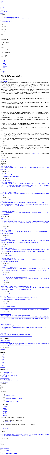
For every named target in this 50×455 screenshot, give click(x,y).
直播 (11, 21)
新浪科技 (2, 434)
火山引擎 (29, 435)
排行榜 (7, 17)
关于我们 (5, 406)
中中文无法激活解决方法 (9, 267)
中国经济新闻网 (40, 434)
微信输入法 (4, 304)
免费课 (1, 8)
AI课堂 (1, 13)
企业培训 (2, 10)
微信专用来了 (4, 296)
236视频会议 (8, 435)
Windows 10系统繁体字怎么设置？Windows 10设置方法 (15, 315)
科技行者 (22, 434)
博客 (1, 2)
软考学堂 (17, 17)
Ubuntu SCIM (3, 173)
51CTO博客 (5, 398)
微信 (1, 304)
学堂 (1, 4)
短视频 (10, 17)
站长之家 (32, 434)
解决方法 (10, 255)
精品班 (1, 5)
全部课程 (2, 19)
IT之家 (45, 434)
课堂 (7, 21)
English (4, 412)
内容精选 (5, 60)
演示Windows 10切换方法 (7, 306)
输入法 (4, 159)
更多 (6, 369)
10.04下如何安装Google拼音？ (9, 325)
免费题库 (32, 19)
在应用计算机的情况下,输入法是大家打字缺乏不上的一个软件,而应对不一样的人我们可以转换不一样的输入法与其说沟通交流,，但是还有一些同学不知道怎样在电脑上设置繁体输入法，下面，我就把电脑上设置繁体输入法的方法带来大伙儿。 (25, 318)
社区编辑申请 (3, 71)
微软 (10, 199)
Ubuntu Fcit (2, 210)
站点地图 (5, 409)
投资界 (22, 435)
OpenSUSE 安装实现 (6, 230)
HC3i (10, 395)
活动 (4, 67)
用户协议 (5, 413)
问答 (5, 21)
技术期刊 (5, 66)
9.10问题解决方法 (7, 248)
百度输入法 (2, 284)
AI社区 (4, 64)
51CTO (4, 395)
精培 (9, 401)
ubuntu (1, 159)
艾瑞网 (29, 434)
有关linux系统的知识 (37, 153)
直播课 (13, 17)
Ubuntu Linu (2, 218)
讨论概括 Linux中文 (7, 211)
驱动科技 (18, 434)
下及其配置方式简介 (7, 220)
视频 (4, 61)
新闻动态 (5, 408)
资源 (3, 21)
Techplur (13, 395)
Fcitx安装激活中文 (7, 201)
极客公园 (3, 435)
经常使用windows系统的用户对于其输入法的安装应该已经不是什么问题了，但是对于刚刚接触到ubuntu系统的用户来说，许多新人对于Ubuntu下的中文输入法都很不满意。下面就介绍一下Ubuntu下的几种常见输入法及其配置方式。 (24, 223)
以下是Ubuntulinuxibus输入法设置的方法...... (9, 176)
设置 (4, 265)
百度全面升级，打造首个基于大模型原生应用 (13, 277)
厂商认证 (19, 19)
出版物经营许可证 (8, 428)
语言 (6, 265)
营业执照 (2, 428)
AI (5, 284)
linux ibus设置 (6, 174)
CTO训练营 (16, 401)
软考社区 (2, 7)
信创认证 (11, 19)
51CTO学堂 (5, 401)
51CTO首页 (2, 1)
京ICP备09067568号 (9, 421)
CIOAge (7, 395)
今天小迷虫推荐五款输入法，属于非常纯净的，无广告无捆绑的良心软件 (16, 336)
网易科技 (10, 434)
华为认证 (15, 19)
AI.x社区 (20, 398)
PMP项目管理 (27, 19)
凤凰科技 (14, 434)
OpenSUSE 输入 (3, 237)
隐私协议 (5, 415)
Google (4, 333)
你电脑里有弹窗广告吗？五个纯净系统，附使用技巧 (15, 334)
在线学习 (2, 20)
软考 (8, 19)
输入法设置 (7, 180)
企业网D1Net (18, 435)
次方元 (25, 435)
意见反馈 (5, 411)
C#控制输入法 (3, 349)
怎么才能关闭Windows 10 (8, 192)
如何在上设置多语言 (7, 258)
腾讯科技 (6, 434)
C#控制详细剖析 (5, 342)
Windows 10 (2, 199)
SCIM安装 (6, 166)
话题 (4, 63)
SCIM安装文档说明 (7, 182)
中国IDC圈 (13, 435)
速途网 (35, 434)
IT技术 (22, 19)
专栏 (9, 21)
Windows (7, 199)
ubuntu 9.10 (2, 255)
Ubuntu (1, 180)
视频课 (1, 17)
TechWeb (26, 434)
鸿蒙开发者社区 (3, 11)
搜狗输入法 (2, 246)
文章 (1, 21)
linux (4, 180)
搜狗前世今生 (5, 239)
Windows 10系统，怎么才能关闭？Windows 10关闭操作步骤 (16, 286)
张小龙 (8, 304)
